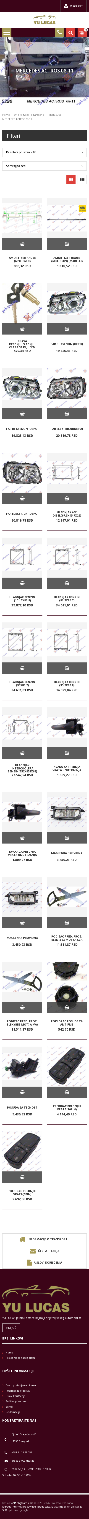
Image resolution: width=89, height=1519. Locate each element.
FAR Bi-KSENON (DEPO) (67, 344)
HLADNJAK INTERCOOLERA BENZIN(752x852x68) (22, 768)
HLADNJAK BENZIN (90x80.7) (22, 683)
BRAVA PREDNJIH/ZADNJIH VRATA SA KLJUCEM (22, 344)
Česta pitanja (48, 1251)
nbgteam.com (25, 1503)
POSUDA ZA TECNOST (22, 1107)
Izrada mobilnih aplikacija (66, 1506)
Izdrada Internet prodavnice (19, 1506)
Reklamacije (13, 1412)
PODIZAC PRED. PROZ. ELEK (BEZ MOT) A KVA (66, 938)
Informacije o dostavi (18, 1390)
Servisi (9, 1406)
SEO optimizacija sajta (15, 1510)
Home (6, 114)
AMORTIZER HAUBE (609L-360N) (22, 259)
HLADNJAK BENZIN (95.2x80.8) (67, 683)
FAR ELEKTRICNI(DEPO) (67, 429)
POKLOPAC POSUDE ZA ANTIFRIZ (67, 1023)
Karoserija (38, 114)
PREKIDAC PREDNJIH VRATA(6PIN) (22, 1192)
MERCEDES (55, 114)
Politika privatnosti (16, 1401)
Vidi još (11, 1328)
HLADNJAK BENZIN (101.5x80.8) (22, 599)
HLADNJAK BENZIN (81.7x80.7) (67, 599)
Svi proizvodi (21, 114)
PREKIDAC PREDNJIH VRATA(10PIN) (67, 1108)
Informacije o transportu (49, 1239)
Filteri (13, 136)
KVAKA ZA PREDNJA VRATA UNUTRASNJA (66, 768)
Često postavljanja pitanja (21, 1385)
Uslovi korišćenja (48, 1262)
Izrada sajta (43, 1506)
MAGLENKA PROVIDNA (66, 853)
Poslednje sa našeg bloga (20, 1357)
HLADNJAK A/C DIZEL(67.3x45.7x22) (67, 514)
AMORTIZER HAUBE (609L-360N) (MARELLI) (67, 259)
